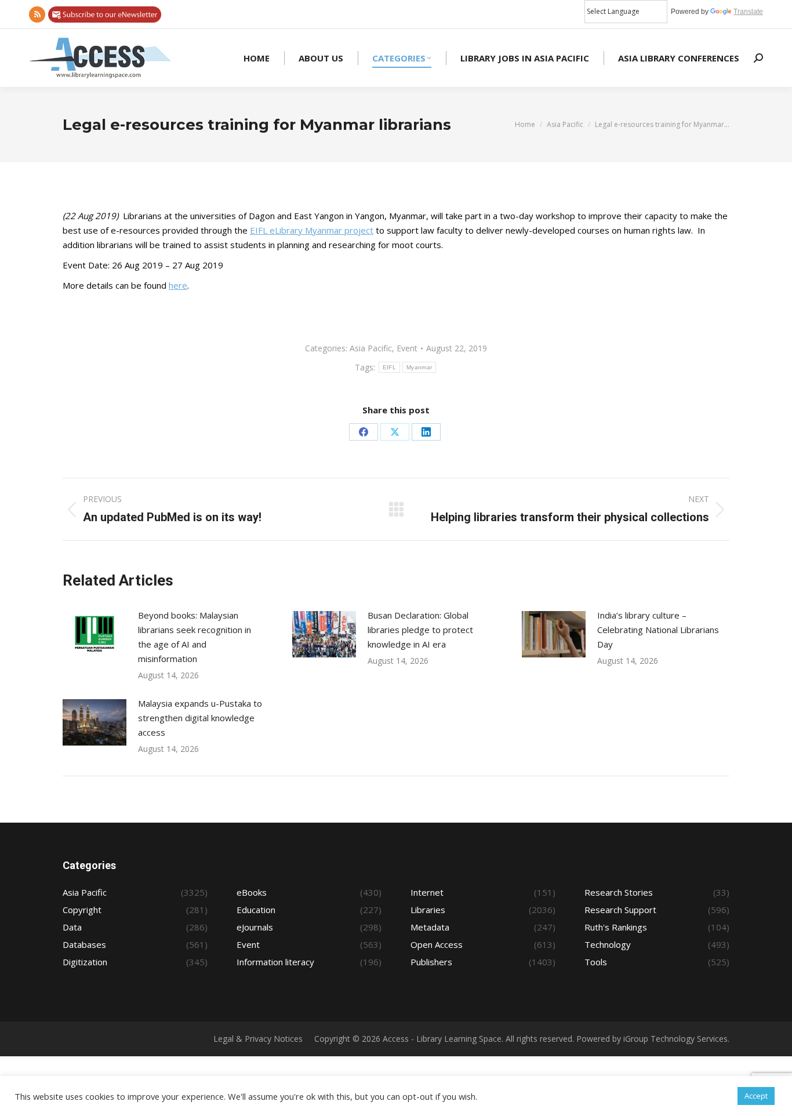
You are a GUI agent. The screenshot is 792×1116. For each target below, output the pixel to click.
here (178, 285)
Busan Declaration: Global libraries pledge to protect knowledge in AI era (420, 629)
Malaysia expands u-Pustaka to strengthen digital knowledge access (200, 717)
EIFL (389, 367)
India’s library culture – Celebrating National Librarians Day (658, 629)
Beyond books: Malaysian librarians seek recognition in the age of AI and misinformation (194, 636)
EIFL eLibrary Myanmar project (311, 230)
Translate (748, 12)
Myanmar (419, 367)
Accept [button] (756, 1095)
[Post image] (94, 634)
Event (407, 348)
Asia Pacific (371, 348)
